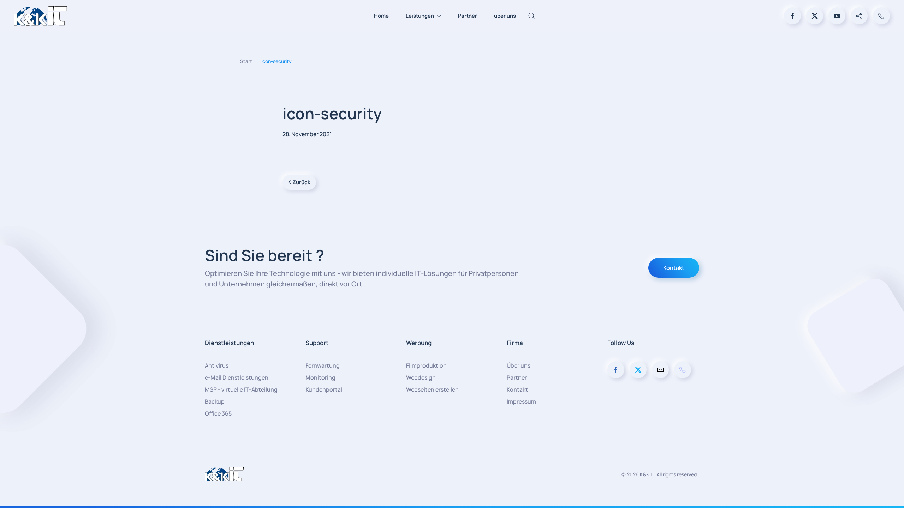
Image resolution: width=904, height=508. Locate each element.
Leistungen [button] (420, 15)
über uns (505, 15)
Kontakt (673, 268)
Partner (467, 15)
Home (381, 15)
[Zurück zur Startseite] (40, 16)
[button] (531, 16)
